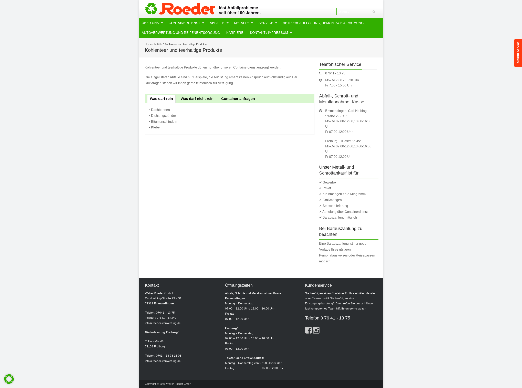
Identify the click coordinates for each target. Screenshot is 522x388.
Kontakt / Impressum (269, 32)
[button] (9, 379)
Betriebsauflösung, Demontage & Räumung (323, 23)
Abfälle (217, 23)
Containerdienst (184, 23)
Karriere (234, 32)
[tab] (161, 99)
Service (266, 23)
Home (148, 44)
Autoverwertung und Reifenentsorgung (181, 32)
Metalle (241, 23)
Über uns (150, 23)
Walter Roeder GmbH (178, 383)
